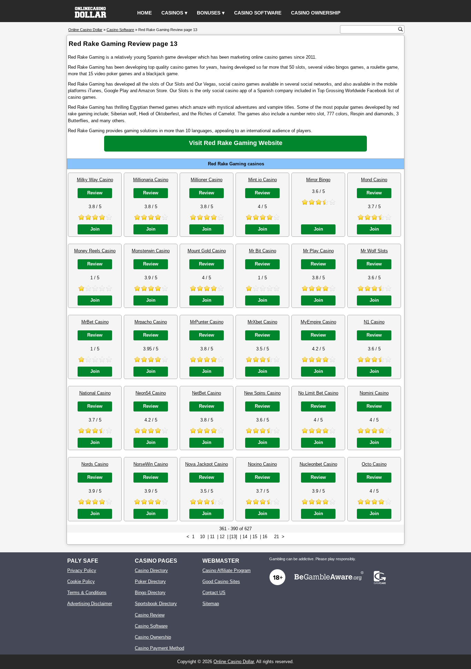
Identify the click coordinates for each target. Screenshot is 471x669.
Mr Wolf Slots (374, 250)
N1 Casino (374, 321)
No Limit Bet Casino (318, 393)
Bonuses (208, 13)
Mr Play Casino (318, 250)
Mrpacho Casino (150, 321)
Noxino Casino (262, 464)
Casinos (172, 13)
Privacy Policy (81, 570)
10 (202, 536)
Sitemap (210, 603)
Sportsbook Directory (156, 603)
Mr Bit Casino (262, 250)
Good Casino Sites (221, 581)
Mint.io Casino (262, 179)
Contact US (214, 592)
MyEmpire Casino (318, 321)
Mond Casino (374, 179)
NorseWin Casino (150, 464)
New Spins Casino (262, 393)
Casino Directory (151, 570)
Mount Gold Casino (207, 250)
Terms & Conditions (87, 592)
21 (276, 536)
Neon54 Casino (151, 393)
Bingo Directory (150, 592)
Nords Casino (94, 464)
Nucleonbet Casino (318, 464)
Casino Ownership (315, 13)
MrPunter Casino (206, 321)
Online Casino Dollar (233, 661)
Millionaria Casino (150, 179)
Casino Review (149, 615)
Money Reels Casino (95, 250)
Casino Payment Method (159, 648)
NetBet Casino (206, 393)
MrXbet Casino (262, 321)
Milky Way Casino (95, 179)
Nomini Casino (374, 393)
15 (254, 536)
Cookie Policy (81, 581)
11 (212, 536)
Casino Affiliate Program (226, 570)
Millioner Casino (206, 179)
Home (144, 13)
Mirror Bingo (318, 179)
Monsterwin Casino (151, 250)
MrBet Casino (95, 321)
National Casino (95, 393)
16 (264, 536)
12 (222, 536)
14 (244, 536)
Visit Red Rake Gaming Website (235, 142)
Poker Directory (150, 581)
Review (94, 192)
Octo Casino (374, 464)
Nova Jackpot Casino (206, 464)
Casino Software (257, 13)
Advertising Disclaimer (89, 603)
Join (95, 229)
